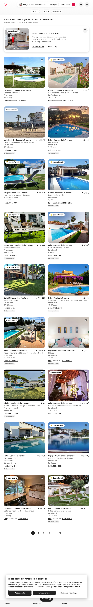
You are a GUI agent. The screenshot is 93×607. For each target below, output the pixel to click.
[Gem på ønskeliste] (85, 30)
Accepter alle (20, 593)
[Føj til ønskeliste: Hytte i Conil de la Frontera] (42, 425)
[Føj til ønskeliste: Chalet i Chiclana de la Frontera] (86, 59)
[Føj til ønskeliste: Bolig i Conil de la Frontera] (86, 267)
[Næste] (65, 533)
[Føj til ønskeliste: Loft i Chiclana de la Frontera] (86, 478)
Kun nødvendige (44, 593)
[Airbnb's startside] (5, 4)
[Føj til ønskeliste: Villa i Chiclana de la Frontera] (42, 320)
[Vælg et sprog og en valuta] (81, 4)
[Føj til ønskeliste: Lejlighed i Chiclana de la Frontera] (42, 59)
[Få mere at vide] (37, 22)
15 (60, 533)
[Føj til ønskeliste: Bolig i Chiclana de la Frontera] (86, 109)
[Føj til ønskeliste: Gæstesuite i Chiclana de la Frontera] (42, 214)
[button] (38, 47)
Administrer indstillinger (68, 593)
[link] (27, 533)
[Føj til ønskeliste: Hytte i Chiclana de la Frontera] (86, 162)
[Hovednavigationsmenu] (87, 4)
